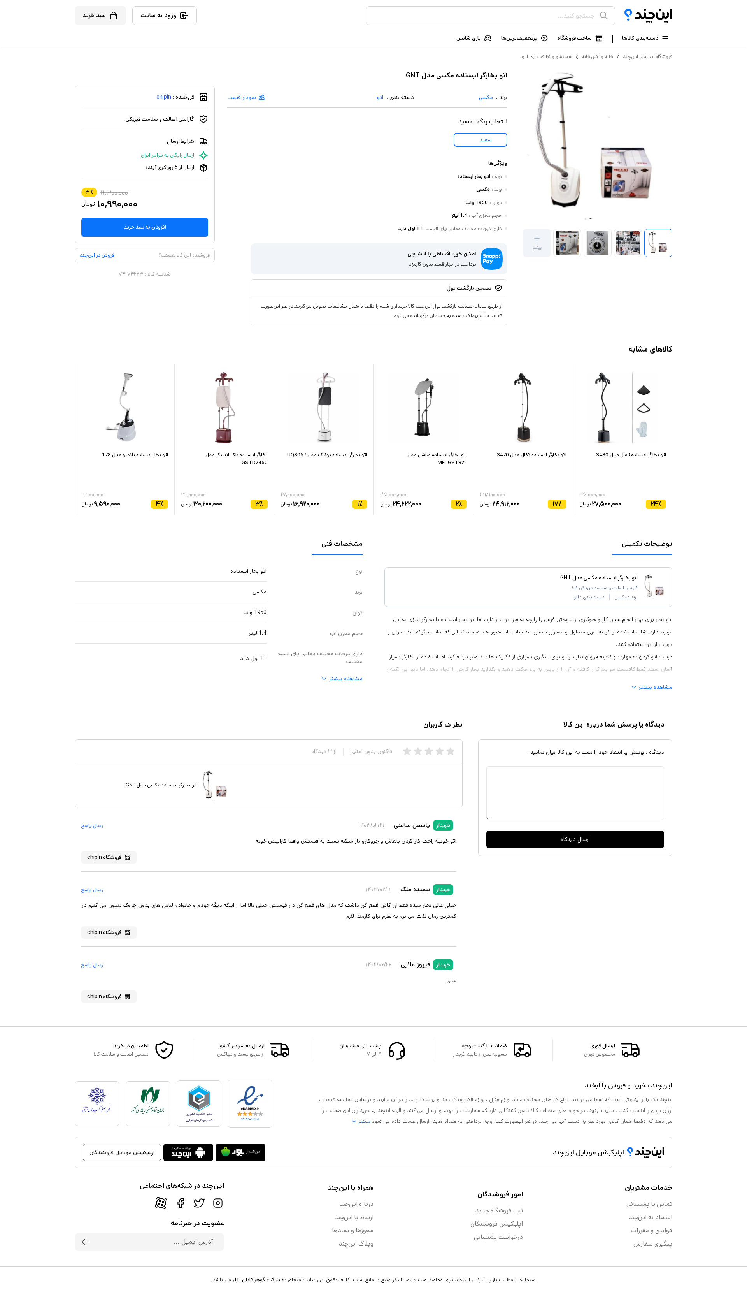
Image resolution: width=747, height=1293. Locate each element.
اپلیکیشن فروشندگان (496, 1223)
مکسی (486, 97)
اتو (525, 56)
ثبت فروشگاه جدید (499, 1210)
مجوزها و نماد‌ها (353, 1230)
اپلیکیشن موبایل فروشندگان (121, 1152)
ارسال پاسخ (92, 826)
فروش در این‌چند (97, 255)
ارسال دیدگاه (575, 839)
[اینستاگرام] (218, 1203)
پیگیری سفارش (652, 1243)
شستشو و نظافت (554, 56)
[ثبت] (85, 1242)
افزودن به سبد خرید (145, 227)
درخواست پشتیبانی (498, 1237)
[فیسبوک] (180, 1203)
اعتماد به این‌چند (650, 1217)
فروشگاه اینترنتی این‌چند (647, 56)
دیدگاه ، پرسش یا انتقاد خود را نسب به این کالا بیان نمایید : (595, 752)
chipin (163, 97)
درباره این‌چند (357, 1204)
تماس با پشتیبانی (649, 1204)
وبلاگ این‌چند (356, 1243)
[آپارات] (161, 1203)
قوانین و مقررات (651, 1230)
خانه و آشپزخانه (598, 56)
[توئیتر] (199, 1203)
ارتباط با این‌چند (354, 1217)
